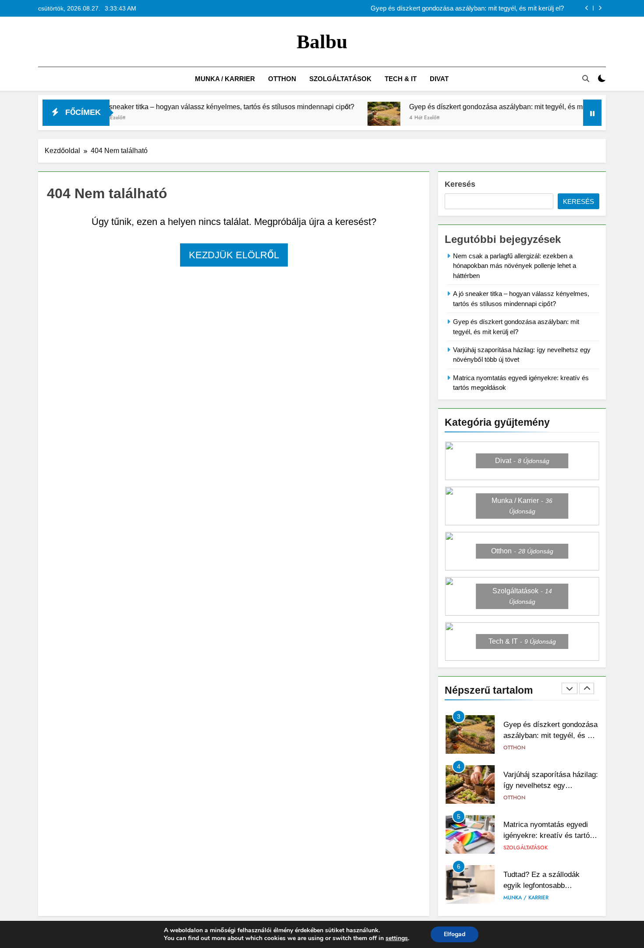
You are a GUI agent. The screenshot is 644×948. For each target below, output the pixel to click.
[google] (75, 42)
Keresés (460, 184)
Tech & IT (401, 78)
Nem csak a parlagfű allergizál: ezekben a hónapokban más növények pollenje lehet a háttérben (514, 265)
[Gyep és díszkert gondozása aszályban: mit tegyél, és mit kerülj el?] (358, 118)
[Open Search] (585, 78)
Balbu (322, 42)
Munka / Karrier (225, 78)
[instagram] (54, 42)
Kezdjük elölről (234, 254)
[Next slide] (600, 8)
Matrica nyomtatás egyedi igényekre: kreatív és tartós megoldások (548, 835)
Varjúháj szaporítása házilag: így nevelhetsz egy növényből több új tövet (550, 785)
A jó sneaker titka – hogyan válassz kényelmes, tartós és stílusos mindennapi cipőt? (199, 106)
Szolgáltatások (340, 78)
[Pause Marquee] (592, 113)
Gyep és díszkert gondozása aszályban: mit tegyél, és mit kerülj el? (467, 8)
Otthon (282, 78)
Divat (439, 78)
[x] (64, 42)
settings (397, 938)
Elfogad (454, 934)
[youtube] (85, 42)
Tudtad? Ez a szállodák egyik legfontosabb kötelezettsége (541, 885)
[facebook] (43, 42)
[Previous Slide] (587, 8)
